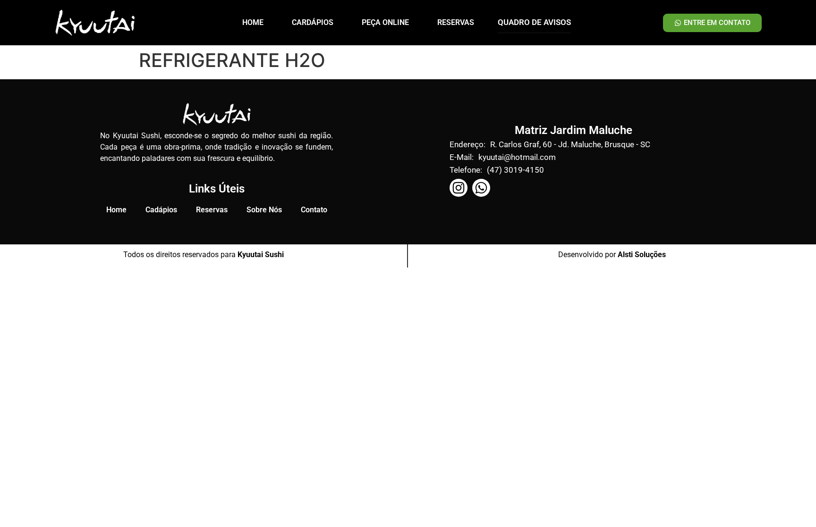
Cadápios (161, 209)
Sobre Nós (264, 209)
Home (116, 209)
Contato (314, 209)
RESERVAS (455, 22)
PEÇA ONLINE (385, 22)
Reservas (212, 209)
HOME (253, 22)
